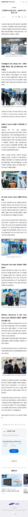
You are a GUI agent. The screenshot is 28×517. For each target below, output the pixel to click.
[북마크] (25, 17)
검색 (21, 1)
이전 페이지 (14, 461)
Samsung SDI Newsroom (8, 1)
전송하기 (14, 451)
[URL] (16, 17)
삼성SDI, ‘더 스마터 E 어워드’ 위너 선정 (10, 491)
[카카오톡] (19, 17)
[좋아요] (13, 17)
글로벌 (23, 1)
